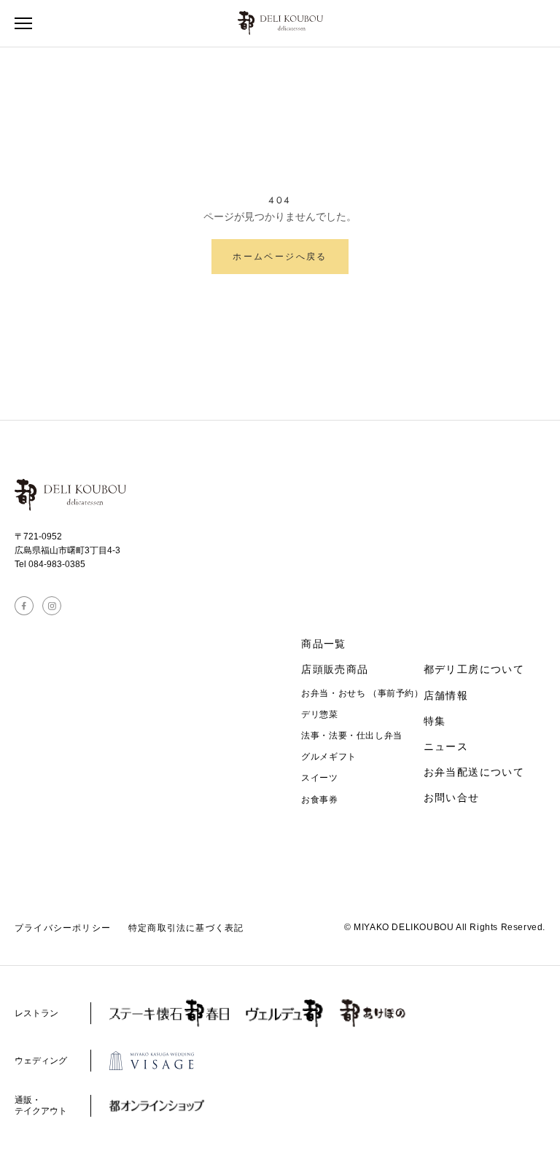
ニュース (446, 746)
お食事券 (319, 800)
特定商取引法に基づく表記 (186, 928)
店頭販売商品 (334, 669)
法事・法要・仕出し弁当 (351, 735)
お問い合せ (452, 797)
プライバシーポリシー (63, 928)
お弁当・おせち (362, 693)
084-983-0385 (56, 564)
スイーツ (319, 778)
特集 (435, 721)
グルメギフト (329, 757)
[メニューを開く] (23, 23)
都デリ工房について (474, 669)
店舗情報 (446, 695)
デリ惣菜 (319, 714)
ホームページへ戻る (280, 256)
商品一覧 (323, 643)
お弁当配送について (474, 772)
